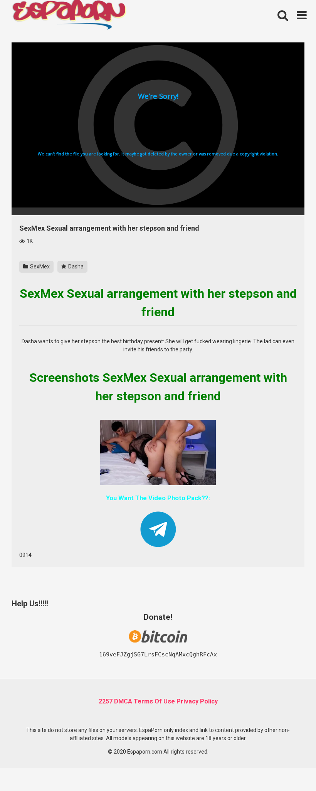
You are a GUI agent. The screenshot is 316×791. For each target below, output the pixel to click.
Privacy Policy (197, 701)
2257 (106, 701)
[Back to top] (290, 768)
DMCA (123, 701)
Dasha (75, 266)
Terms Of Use (154, 701)
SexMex (39, 266)
